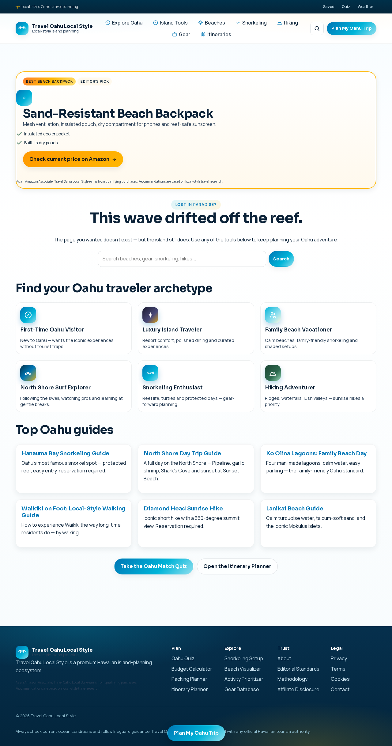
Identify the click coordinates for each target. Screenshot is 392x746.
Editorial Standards (298, 668)
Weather (365, 6)
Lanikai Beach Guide (294, 508)
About (284, 658)
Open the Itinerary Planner (237, 566)
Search (281, 259)
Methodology (292, 679)
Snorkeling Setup (243, 658)
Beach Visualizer (242, 668)
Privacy (339, 658)
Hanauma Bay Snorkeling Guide (65, 453)
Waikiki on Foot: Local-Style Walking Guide (73, 512)
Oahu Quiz (183, 658)
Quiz (346, 6)
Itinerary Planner (190, 689)
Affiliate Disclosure (298, 689)
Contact (340, 689)
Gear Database (241, 689)
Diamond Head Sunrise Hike (183, 508)
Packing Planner (189, 679)
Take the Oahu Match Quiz (154, 566)
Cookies (340, 679)
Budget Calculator (192, 668)
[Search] (317, 28)
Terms (338, 668)
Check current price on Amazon (69, 159)
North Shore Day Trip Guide (182, 453)
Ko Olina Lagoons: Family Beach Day (316, 453)
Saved (328, 6)
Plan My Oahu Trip (351, 28)
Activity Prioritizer (243, 679)
